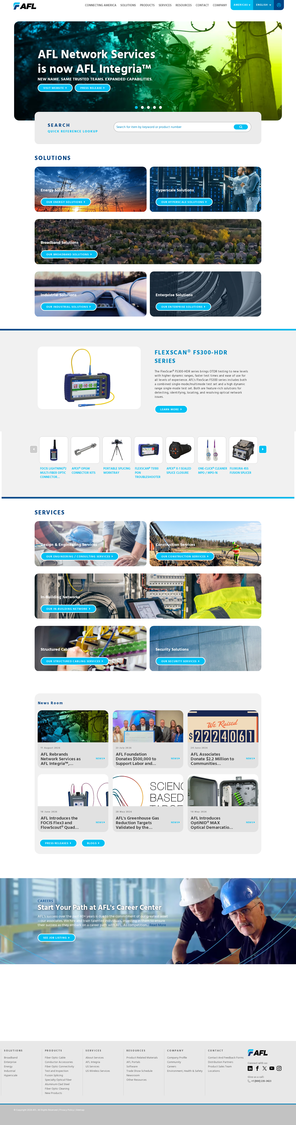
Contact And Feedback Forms (226, 1058)
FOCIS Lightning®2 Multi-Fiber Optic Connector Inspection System (54, 473)
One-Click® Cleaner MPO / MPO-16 (212, 471)
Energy (8, 1067)
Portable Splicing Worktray (116, 471)
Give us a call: (256, 1077)
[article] (91, 189)
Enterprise (10, 1062)
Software (132, 1067)
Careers (171, 1067)
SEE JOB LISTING (55, 938)
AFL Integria (93, 1062)
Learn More (169, 409)
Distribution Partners (220, 1062)
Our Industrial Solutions (67, 307)
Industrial (9, 1071)
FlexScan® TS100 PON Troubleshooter (147, 473)
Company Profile (177, 1058)
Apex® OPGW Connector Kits (83, 471)
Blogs (92, 843)
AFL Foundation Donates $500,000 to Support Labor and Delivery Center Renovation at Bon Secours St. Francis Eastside (136, 759)
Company (220, 5)
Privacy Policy (66, 1110)
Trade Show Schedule (139, 1071)
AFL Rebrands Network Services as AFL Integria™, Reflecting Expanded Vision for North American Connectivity (61, 759)
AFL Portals (133, 1062)
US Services (92, 1067)
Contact (202, 5)
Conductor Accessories (59, 1062)
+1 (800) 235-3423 (261, 1081)
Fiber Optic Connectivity (59, 1067)
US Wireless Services (98, 1071)
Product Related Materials (142, 1058)
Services (165, 5)
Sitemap (80, 1110)
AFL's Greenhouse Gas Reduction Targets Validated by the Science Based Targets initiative (137, 823)
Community (174, 1062)
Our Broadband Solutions (67, 254)
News (99, 759)
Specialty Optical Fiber (58, 1080)
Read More (157, 925)
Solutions (128, 5)
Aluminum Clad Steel (57, 1084)
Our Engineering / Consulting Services (78, 556)
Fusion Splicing (54, 1075)
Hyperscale (10, 1075)
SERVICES (93, 1051)
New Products (53, 1093)
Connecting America (100, 5)
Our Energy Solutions (64, 202)
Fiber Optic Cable (55, 1058)
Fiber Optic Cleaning (57, 1089)
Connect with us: (258, 1063)
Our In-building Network (67, 609)
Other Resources (136, 1080)
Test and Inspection (56, 1071)
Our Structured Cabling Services (73, 661)
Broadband (11, 1058)
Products (147, 5)
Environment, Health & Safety (185, 1071)
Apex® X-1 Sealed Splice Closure (179, 471)
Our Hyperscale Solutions (182, 202)
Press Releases (56, 843)
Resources (184, 5)
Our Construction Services (183, 556)
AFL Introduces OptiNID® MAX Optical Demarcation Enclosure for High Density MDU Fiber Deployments (211, 823)
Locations (214, 1071)
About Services (95, 1058)
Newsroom (133, 1075)
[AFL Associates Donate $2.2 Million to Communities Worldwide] (223, 738)
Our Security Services (179, 661)
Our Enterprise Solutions (182, 307)
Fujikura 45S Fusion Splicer (240, 471)
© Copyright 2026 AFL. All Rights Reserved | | (49, 1110)
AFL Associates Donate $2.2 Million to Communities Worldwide (212, 759)
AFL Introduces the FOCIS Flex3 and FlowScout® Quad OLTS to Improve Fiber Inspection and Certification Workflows (63, 823)
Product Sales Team (220, 1067)
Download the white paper (65, 98)
